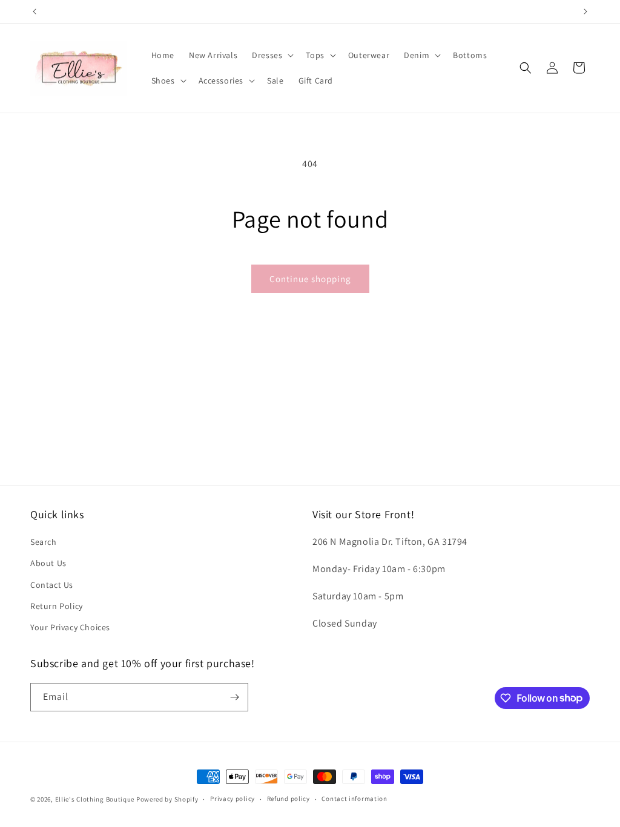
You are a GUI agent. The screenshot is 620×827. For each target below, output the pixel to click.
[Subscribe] (234, 697)
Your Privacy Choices (70, 627)
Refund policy (288, 798)
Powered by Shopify (167, 799)
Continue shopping (310, 279)
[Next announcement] (585, 11)
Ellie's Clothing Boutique (95, 799)
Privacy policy (232, 798)
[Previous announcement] (34, 11)
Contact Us (51, 584)
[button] (271, 55)
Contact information (354, 798)
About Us (48, 563)
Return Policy (56, 606)
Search (43, 541)
